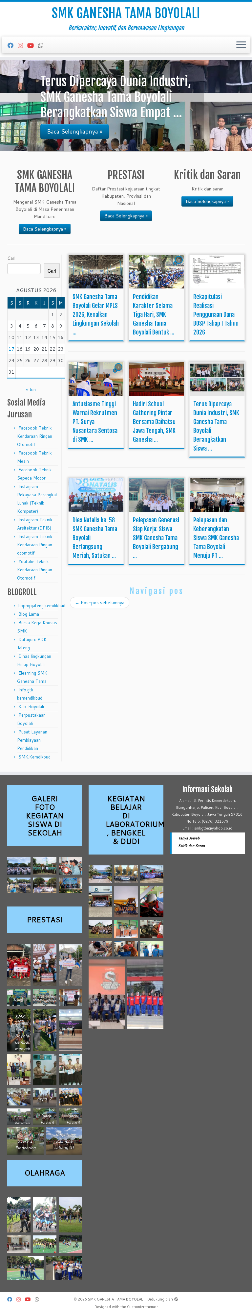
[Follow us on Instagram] (22, 45)
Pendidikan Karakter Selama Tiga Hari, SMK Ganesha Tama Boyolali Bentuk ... (153, 314)
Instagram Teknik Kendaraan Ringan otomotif (34, 544)
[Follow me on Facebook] (13, 45)
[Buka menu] (241, 45)
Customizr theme (141, 1306)
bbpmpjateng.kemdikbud (41, 605)
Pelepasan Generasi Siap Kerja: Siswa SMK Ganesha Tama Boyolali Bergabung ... (156, 537)
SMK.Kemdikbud (34, 757)
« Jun (31, 389)
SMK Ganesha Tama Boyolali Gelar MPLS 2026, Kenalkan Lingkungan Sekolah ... (96, 314)
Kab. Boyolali (31, 706)
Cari (11, 258)
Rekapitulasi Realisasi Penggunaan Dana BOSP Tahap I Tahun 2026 (216, 314)
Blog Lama (28, 614)
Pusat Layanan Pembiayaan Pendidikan (32, 740)
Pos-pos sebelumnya (99, 602)
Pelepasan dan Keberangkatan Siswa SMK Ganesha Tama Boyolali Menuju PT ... (216, 537)
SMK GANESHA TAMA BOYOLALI (126, 13)
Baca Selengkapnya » (44, 229)
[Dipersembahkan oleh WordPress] (176, 1298)
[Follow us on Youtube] (32, 45)
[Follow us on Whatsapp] (43, 45)
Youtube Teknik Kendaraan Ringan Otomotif (34, 569)
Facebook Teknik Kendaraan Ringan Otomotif (34, 436)
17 (11, 349)
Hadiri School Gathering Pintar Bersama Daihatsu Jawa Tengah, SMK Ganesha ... (154, 421)
